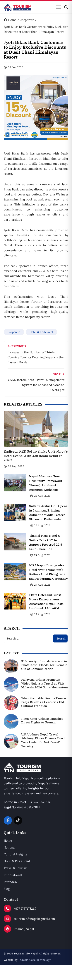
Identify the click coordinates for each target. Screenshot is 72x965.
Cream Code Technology (35, 959)
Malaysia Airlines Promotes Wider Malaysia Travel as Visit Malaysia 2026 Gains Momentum (44, 683)
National (10, 847)
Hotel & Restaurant (41, 332)
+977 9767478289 (25, 908)
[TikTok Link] (18, 820)
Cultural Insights (15, 854)
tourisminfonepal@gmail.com (34, 919)
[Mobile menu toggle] (58, 7)
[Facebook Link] (8, 820)
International (13, 875)
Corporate (14, 332)
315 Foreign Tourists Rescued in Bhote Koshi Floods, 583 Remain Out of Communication (44, 665)
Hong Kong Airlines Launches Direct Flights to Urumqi (42, 720)
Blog (7, 889)
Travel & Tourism (16, 868)
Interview (10, 882)
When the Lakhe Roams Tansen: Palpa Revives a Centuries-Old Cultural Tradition (44, 702)
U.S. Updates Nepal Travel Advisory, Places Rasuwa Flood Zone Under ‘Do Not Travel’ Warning (43, 740)
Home (8, 840)
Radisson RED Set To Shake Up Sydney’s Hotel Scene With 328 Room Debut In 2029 (36, 455)
